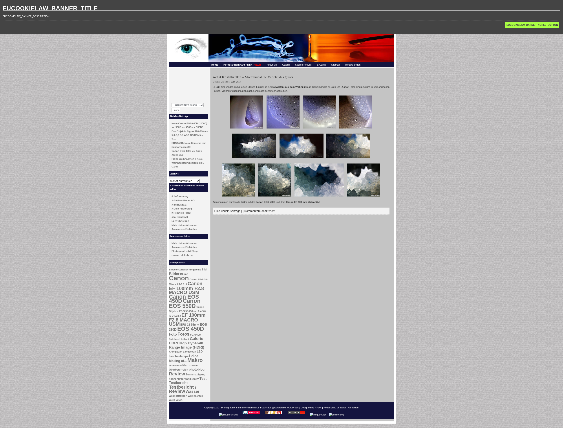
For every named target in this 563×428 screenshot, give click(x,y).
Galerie (286, 64)
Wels (172, 400)
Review (177, 374)
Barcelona (175, 269)
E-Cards (321, 64)
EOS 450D (190, 328)
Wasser (192, 391)
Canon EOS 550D (185, 303)
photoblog (197, 369)
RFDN (318, 407)
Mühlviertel (175, 365)
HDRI (173, 343)
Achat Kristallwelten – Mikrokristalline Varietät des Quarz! (253, 77)
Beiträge (235, 211)
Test (203, 378)
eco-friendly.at (180, 217)
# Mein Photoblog (182, 208)
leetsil (343, 407)
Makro (195, 360)
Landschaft (189, 351)
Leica (193, 356)
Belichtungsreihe (191, 269)
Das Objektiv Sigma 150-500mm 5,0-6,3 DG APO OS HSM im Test (190, 135)
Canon (179, 278)
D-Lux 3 (176, 315)
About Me (272, 64)
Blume (184, 274)
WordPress (293, 407)
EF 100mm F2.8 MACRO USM (187, 319)
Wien (179, 400)
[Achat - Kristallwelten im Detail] (247, 129)
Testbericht (178, 383)
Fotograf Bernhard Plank (242, 64)
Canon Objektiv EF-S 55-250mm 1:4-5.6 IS (187, 311)
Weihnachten (195, 396)
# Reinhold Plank (181, 212)
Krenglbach (175, 351)
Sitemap (335, 64)
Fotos (183, 334)
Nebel (195, 365)
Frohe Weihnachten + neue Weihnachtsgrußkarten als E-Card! (188, 163)
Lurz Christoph (180, 221)
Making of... (178, 361)
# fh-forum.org (180, 196)
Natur (186, 365)
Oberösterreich (178, 369)
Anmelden (353, 407)
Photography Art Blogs (185, 251)
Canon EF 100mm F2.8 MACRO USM (186, 288)
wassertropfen (178, 395)
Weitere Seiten (352, 64)
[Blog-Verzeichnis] (251, 414)
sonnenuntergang (180, 378)
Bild (204, 269)
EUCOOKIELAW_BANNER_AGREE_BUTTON (532, 25)
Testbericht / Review (182, 389)
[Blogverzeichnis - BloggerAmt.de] (228, 414)
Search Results (303, 64)
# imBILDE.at (179, 204)
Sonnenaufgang (195, 374)
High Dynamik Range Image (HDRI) (186, 345)
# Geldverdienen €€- (183, 200)
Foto (173, 334)
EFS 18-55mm (189, 324)
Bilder (174, 274)
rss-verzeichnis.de (182, 255)
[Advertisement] (188, 84)
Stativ (195, 378)
